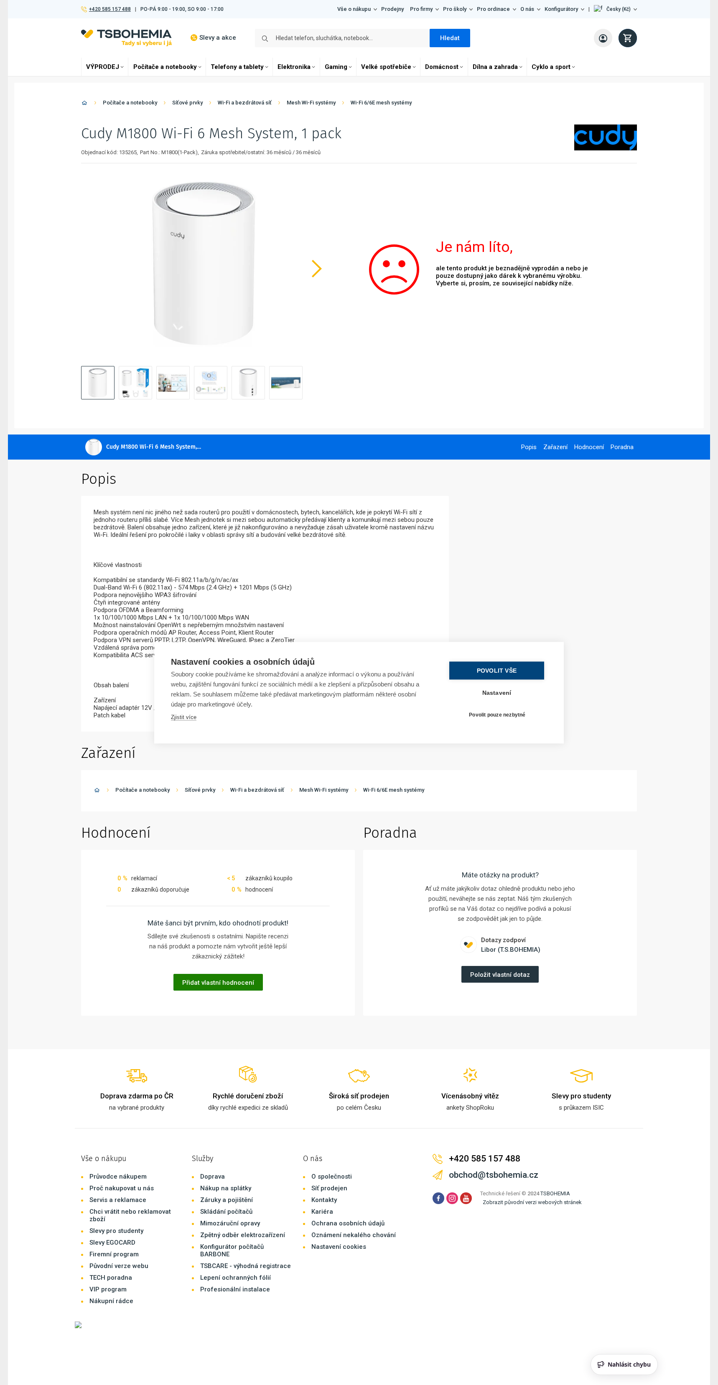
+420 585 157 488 (110, 9)
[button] (615, 9)
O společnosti (331, 1176)
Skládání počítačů (226, 1211)
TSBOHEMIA (555, 1193)
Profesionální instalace (235, 1289)
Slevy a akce (217, 37)
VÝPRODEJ (102, 67)
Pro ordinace (493, 9)
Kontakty (324, 1200)
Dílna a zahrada (495, 67)
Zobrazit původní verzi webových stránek (532, 1202)
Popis (529, 447)
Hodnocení (589, 447)
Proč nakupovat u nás (121, 1188)
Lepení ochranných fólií (235, 1277)
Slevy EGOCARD (112, 1242)
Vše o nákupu (354, 9)
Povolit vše (497, 670)
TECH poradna (110, 1277)
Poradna (622, 447)
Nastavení (497, 692)
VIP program (108, 1289)
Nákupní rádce (111, 1301)
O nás (527, 9)
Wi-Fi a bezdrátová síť (245, 102)
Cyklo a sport (551, 67)
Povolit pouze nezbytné (497, 715)
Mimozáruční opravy (230, 1223)
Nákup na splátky (225, 1188)
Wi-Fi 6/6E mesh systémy (381, 102)
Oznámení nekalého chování (353, 1235)
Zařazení (555, 447)
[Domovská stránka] (84, 104)
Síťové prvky (187, 102)
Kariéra (322, 1211)
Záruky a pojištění (226, 1200)
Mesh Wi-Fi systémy (311, 102)
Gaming (336, 67)
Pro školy (454, 9)
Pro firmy (421, 9)
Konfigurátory (561, 9)
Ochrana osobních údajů (347, 1223)
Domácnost (441, 67)
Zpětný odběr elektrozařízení (242, 1235)
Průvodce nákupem (118, 1176)
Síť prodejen (329, 1188)
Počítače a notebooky (165, 67)
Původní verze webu (118, 1266)
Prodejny (392, 9)
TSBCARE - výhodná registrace (245, 1266)
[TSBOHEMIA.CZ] (126, 38)
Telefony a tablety (237, 67)
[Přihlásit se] (603, 38)
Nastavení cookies (338, 1246)
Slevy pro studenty (116, 1231)
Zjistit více (183, 717)
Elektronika (294, 67)
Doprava (212, 1176)
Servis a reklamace (117, 1200)
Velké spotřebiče (386, 67)
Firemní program (114, 1254)
